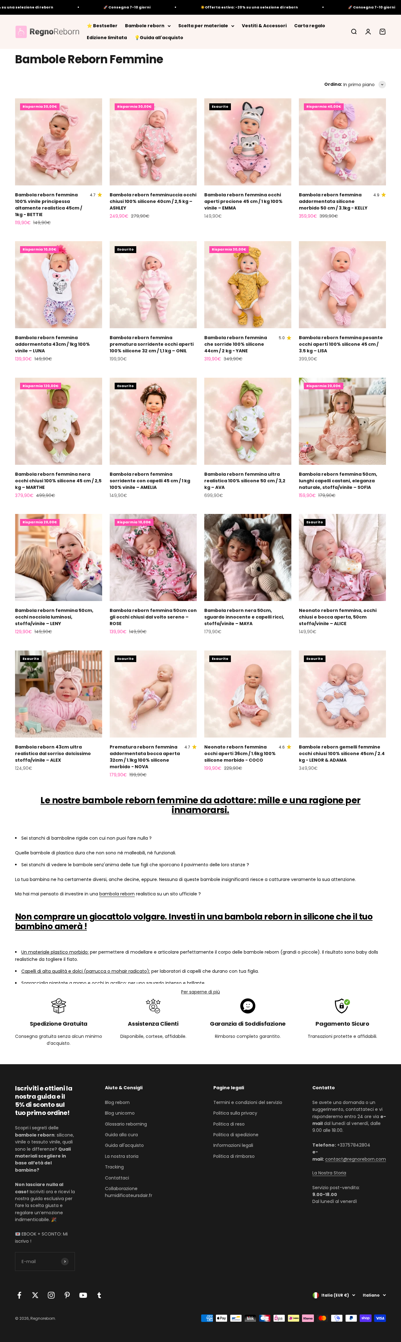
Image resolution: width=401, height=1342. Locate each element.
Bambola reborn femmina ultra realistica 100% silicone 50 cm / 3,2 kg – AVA (244, 480)
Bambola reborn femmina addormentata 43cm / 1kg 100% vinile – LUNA (52, 344)
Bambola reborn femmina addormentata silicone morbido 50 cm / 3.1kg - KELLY (333, 201)
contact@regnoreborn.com (355, 1159)
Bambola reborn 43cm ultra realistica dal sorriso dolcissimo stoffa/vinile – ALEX (53, 753)
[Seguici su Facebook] (19, 1295)
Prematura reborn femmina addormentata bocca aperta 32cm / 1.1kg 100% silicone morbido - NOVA (145, 757)
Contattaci (117, 1178)
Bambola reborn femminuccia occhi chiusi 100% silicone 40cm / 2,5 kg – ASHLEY (153, 201)
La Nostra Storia (329, 1173)
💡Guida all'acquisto (158, 37)
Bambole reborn (144, 26)
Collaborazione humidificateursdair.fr (128, 1192)
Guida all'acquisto (124, 1145)
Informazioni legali (233, 1145)
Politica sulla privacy (235, 1113)
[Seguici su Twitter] (35, 1295)
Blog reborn (117, 1102)
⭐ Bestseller (102, 26)
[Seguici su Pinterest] (67, 1295)
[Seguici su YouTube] (83, 1295)
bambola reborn (117, 894)
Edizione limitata (107, 37)
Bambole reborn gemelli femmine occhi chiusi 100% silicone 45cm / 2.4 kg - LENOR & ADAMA (342, 753)
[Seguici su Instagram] (51, 1295)
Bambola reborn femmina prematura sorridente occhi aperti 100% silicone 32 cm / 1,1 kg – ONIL (152, 344)
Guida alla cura (121, 1135)
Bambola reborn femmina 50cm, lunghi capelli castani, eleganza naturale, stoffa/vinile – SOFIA (338, 480)
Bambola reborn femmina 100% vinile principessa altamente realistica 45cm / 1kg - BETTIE (48, 205)
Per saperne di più (200, 992)
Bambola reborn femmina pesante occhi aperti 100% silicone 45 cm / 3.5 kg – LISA (341, 344)
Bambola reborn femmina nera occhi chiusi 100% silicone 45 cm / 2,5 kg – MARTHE (58, 480)
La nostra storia (121, 1156)
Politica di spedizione (235, 1135)
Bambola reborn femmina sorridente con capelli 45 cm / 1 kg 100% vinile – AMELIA (150, 480)
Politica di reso (229, 1124)
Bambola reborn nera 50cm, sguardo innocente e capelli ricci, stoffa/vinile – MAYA (244, 617)
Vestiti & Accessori (264, 26)
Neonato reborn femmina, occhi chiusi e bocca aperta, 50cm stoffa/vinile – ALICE (338, 617)
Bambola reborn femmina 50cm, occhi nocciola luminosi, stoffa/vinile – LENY (54, 617)
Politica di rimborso (234, 1156)
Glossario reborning (126, 1124)
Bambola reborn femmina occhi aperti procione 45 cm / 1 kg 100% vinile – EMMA (243, 201)
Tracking (114, 1167)
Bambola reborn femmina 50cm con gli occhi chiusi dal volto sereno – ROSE (153, 617)
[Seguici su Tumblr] (99, 1295)
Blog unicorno (120, 1113)
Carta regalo (309, 26)
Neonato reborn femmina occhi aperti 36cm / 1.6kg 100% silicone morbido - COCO (240, 753)
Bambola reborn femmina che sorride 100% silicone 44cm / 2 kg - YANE (235, 344)
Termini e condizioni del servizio (247, 1102)
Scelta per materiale (203, 26)
